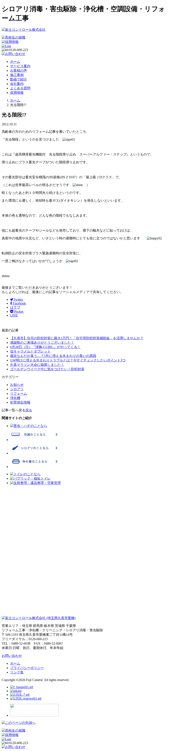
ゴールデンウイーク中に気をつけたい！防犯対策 (47, 369)
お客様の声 (18, 70)
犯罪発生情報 (20, 402)
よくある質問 (20, 88)
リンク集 (17, 672)
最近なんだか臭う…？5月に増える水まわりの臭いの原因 (53, 356)
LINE (14, 315)
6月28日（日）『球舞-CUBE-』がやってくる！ (45, 347)
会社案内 (17, 84)
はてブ (15, 307)
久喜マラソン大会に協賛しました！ (37, 364)
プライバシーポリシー (27, 668)
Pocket (18, 311)
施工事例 (17, 75)
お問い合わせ (12, 655)
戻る (28, 410)
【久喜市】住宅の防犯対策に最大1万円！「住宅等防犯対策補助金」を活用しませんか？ (76, 338)
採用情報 (17, 92)
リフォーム (18, 393)
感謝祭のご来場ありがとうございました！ (42, 342)
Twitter (18, 299)
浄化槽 (15, 398)
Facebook (19, 303)
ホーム (15, 61)
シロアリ (17, 389)
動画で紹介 (18, 79)
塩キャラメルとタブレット (30, 351)
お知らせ (17, 384)
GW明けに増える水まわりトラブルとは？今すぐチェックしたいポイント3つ (68, 360)
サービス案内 (20, 66)
